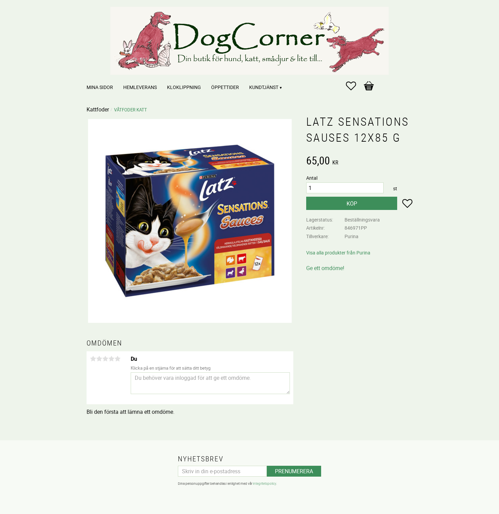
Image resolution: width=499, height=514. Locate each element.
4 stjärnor (111, 359)
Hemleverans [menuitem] (140, 87)
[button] (354, 86)
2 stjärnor (99, 359)
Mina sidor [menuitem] (100, 87)
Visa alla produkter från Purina (338, 252)
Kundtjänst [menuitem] (263, 87)
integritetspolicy (264, 483)
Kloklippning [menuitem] (184, 87)
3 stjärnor (105, 359)
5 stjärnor (117, 359)
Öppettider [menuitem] (225, 87)
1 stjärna (93, 359)
